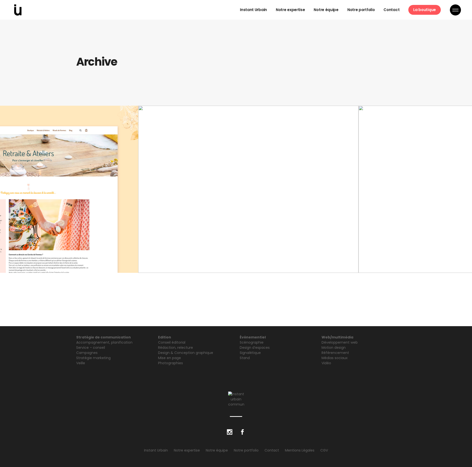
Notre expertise (187, 450)
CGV (324, 450)
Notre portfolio (246, 450)
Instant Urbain (156, 450)
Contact (272, 450)
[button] (209, 261)
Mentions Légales (299, 450)
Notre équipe (217, 450)
